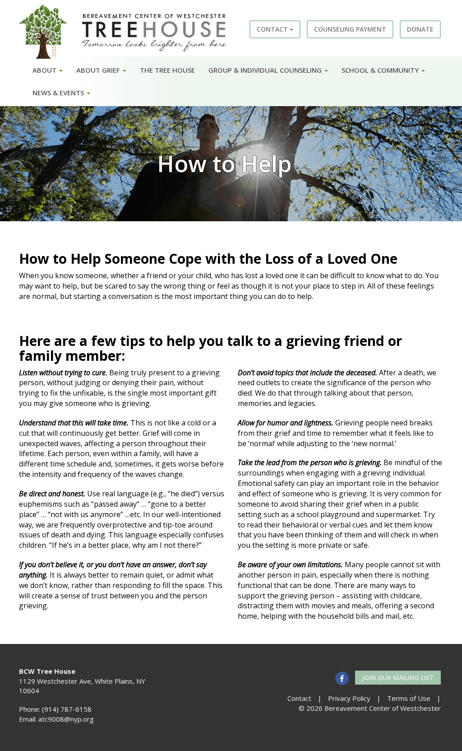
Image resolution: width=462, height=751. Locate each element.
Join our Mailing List (398, 677)
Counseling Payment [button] (350, 29)
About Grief (99, 70)
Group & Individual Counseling (265, 70)
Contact (273, 29)
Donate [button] (420, 29)
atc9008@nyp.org (66, 718)
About (45, 70)
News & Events (59, 92)
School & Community (381, 70)
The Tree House (167, 70)
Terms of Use (408, 698)
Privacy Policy (349, 698)
